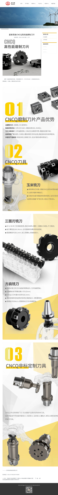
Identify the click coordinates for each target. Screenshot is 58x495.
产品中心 (40, 3)
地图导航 (53, 3)
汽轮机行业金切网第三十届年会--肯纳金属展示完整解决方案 (20, 478)
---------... (45, 46)
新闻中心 (47, 3)
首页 (21, 3)
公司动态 (45, 39)
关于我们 (27, 3)
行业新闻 (45, 37)
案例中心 (34, 3)
